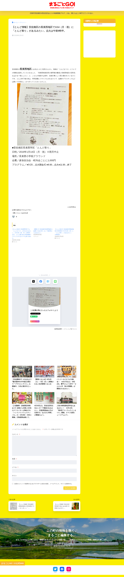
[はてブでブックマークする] (47, 281)
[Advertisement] (44, 52)
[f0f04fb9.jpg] (44, 114)
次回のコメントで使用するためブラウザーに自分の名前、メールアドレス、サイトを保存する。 (43, 483)
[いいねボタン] (13, 216)
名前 (14, 459)
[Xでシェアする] (33, 281)
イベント (66, 329)
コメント (16, 434)
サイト (14, 476)
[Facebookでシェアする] (40, 281)
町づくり (74, 329)
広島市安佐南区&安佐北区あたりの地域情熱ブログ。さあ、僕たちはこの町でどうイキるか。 (62, 13)
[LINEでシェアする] (55, 281)
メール (15, 467)
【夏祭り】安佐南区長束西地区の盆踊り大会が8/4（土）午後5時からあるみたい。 (42, 230)
